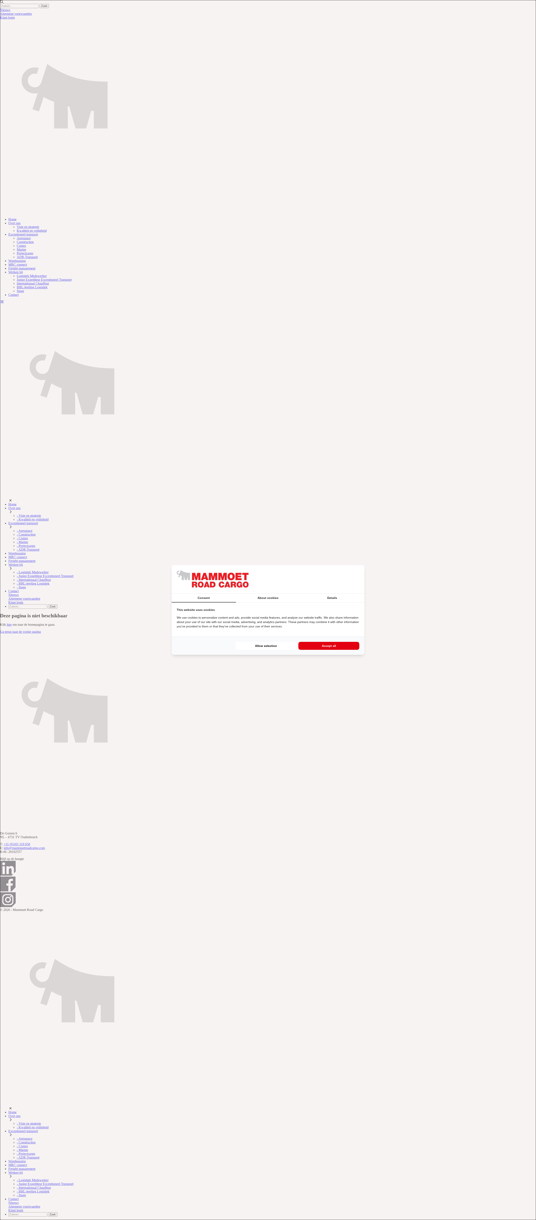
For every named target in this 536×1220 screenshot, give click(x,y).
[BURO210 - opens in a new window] (343, 579)
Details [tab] (332, 598)
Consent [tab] (204, 598)
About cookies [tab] (268, 598)
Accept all (329, 646)
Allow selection (266, 646)
